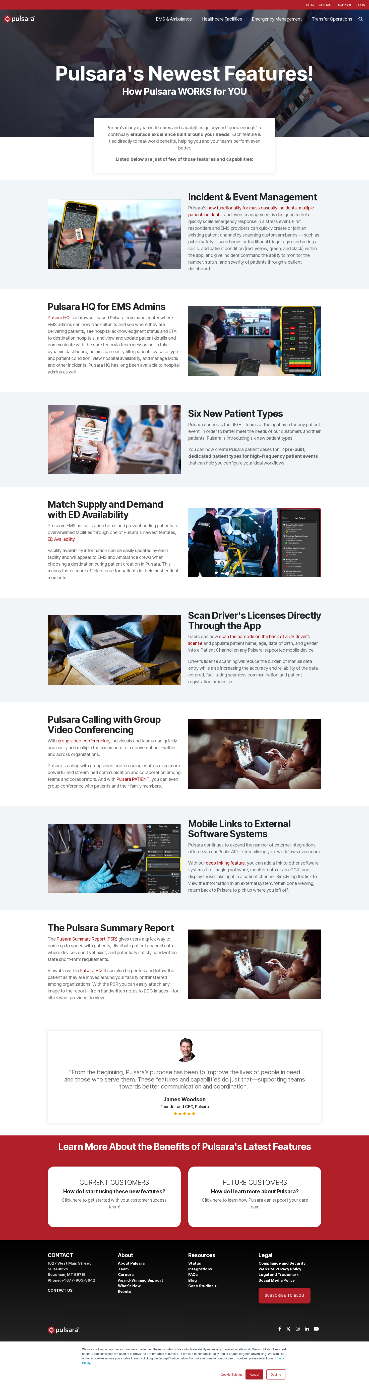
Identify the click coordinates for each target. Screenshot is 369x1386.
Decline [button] (276, 1374)
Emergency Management (277, 19)
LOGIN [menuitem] (360, 5)
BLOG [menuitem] (310, 5)
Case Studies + (202, 1285)
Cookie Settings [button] (231, 1374)
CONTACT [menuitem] (326, 5)
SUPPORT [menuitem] (344, 5)
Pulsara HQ (59, 317)
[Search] (360, 19)
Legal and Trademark (279, 1274)
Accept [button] (254, 1374)
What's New (129, 1285)
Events (124, 1291)
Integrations (200, 1269)
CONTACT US (60, 1290)
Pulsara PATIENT (132, 779)
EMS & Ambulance (174, 19)
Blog (192, 1280)
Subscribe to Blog (284, 1295)
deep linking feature (225, 863)
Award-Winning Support (141, 1280)
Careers (126, 1274)
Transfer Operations (332, 19)
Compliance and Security (282, 1263)
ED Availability (61, 539)
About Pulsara (131, 1263)
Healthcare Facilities (222, 19)
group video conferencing (83, 740)
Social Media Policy (277, 1280)
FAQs (193, 1274)
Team (123, 1269)
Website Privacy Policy (280, 1269)
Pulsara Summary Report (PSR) (87, 939)
